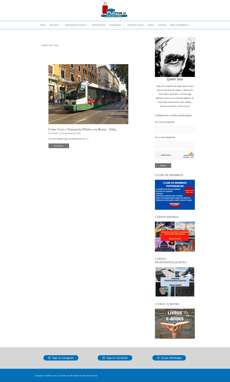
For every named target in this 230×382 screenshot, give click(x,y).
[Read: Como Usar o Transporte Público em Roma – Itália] (88, 94)
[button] (59, 25)
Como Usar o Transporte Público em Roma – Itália (82, 129)
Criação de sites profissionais (85, 376)
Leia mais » (59, 146)
